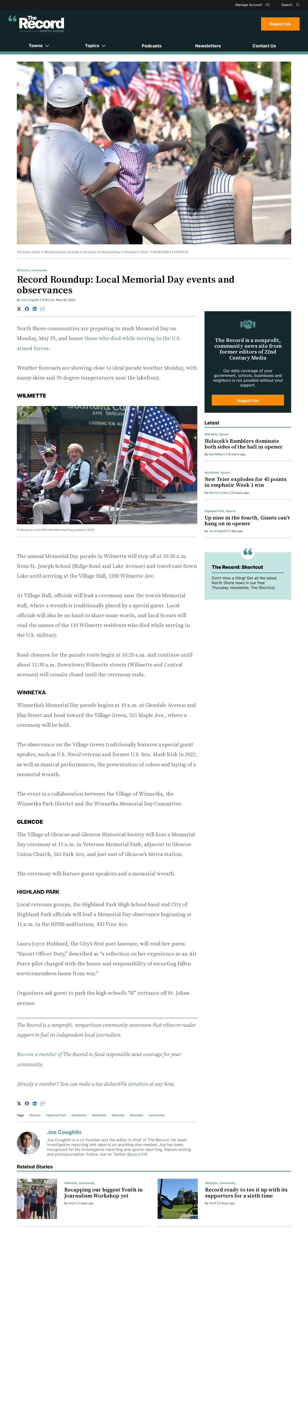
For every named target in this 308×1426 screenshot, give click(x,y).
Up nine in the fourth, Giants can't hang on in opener (247, 521)
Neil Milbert (217, 454)
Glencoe (35, 1115)
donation (138, 1084)
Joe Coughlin (30, 300)
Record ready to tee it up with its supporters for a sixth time (246, 1193)
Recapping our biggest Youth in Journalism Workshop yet (103, 1193)
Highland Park (56, 1115)
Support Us (280, 23)
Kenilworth (78, 1115)
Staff (72, 1203)
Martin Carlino (219, 492)
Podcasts (151, 45)
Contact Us (264, 45)
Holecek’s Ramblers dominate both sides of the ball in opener (244, 444)
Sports (224, 434)
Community (39, 270)
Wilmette (23, 270)
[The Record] (36, 23)
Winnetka (136, 1115)
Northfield (99, 1115)
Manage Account (249, 5)
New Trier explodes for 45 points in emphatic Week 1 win (246, 482)
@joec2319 (137, 1154)
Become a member (37, 1054)
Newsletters (208, 45)
